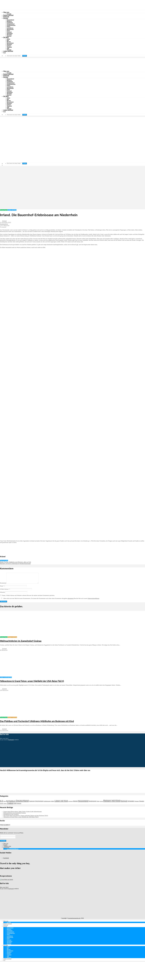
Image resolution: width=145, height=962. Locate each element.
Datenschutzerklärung (93, 598)
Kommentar (3, 583)
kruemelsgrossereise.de (74, 918)
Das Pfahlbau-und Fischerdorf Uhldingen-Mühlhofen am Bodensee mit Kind (37, 721)
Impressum (6, 847)
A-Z (4, 52)
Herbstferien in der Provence (11, 814)
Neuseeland (10, 43)
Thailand (9, 47)
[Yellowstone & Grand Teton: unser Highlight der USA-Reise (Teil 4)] (16, 676)
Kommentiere (4, 224)
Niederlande (10, 29)
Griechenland (10, 24)
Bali (8, 40)
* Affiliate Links (7, 846)
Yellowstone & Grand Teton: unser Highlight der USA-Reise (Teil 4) (32, 681)
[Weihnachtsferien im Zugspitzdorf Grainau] (16, 635)
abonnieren (71, 598)
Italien (8, 26)
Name (2, 586)
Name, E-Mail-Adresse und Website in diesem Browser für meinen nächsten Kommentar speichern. (28, 595)
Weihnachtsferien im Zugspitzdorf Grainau (20, 641)
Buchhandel (11, 739)
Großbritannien (11, 25)
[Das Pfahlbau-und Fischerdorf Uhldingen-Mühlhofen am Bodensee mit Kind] (16, 716)
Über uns (6, 71)
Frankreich (10, 22)
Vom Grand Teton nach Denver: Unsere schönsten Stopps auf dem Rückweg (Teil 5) (25, 815)
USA (8, 48)
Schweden (10, 33)
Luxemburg (10, 28)
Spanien (9, 36)
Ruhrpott (6, 75)
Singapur (9, 44)
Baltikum (9, 21)
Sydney (9, 45)
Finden (24, 55)
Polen (8, 30)
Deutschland (10, 19)
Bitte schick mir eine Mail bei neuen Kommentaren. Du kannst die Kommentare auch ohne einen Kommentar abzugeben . (38, 598)
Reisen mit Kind (8, 74)
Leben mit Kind (8, 51)
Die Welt (6, 37)
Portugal (9, 32)
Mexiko (9, 41)
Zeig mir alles (4, 560)
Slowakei (9, 34)
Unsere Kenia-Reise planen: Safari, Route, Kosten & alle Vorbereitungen (22, 811)
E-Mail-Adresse (4, 589)
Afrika (8, 39)
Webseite (2, 592)
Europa (5, 77)
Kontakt (9, 72)
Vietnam (9, 49)
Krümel (4, 221)
